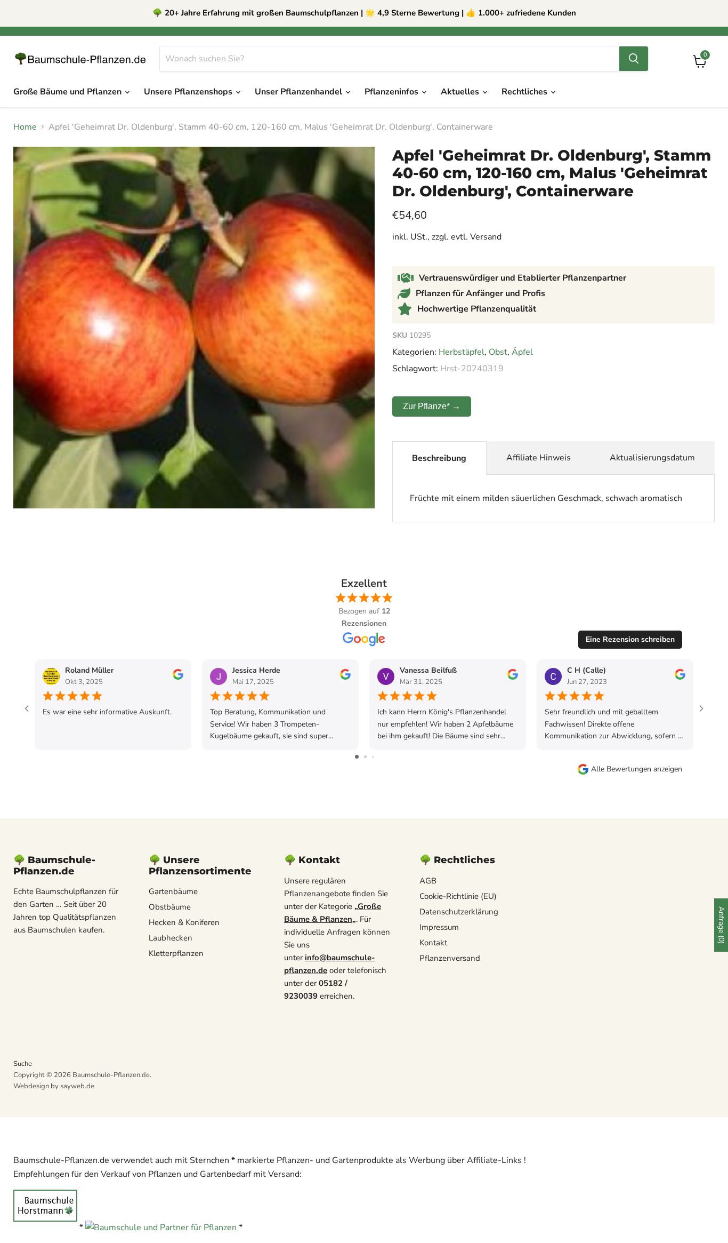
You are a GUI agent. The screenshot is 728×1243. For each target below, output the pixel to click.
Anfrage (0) (721, 925)
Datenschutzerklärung (458, 911)
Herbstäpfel (461, 352)
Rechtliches (525, 92)
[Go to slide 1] (357, 757)
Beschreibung (439, 458)
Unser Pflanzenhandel (299, 92)
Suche (22, 1064)
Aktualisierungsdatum (652, 458)
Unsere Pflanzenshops (189, 92)
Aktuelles (461, 92)
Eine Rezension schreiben (630, 639)
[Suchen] (633, 58)
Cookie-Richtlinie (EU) (458, 896)
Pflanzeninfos (392, 92)
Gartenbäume (173, 891)
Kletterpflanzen (176, 953)
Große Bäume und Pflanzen (68, 92)
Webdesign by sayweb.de (53, 1086)
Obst (498, 352)
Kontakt (433, 942)
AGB (427, 880)
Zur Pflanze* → (431, 406)
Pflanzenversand (449, 958)
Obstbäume (170, 907)
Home (25, 127)
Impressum (439, 927)
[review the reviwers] (178, 677)
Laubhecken (170, 938)
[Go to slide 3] (373, 757)
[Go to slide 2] (365, 756)
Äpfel (522, 352)
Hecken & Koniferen (184, 922)
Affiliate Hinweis (538, 458)
